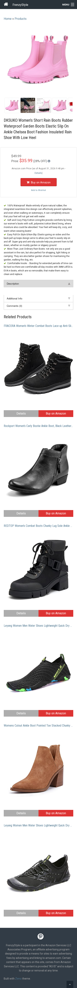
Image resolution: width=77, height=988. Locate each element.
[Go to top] (70, 984)
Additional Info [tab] (14, 298)
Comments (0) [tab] (14, 306)
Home (8, 19)
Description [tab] (13, 283)
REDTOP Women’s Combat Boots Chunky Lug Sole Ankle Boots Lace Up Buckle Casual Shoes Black (38, 526)
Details (21, 413)
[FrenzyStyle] (6, 5)
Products (21, 19)
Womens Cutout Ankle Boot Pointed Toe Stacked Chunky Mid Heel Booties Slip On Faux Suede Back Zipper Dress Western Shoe (38, 725)
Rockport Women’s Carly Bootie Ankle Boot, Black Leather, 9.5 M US (38, 426)
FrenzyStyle (20, 5)
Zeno (18, 978)
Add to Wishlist (38, 190)
